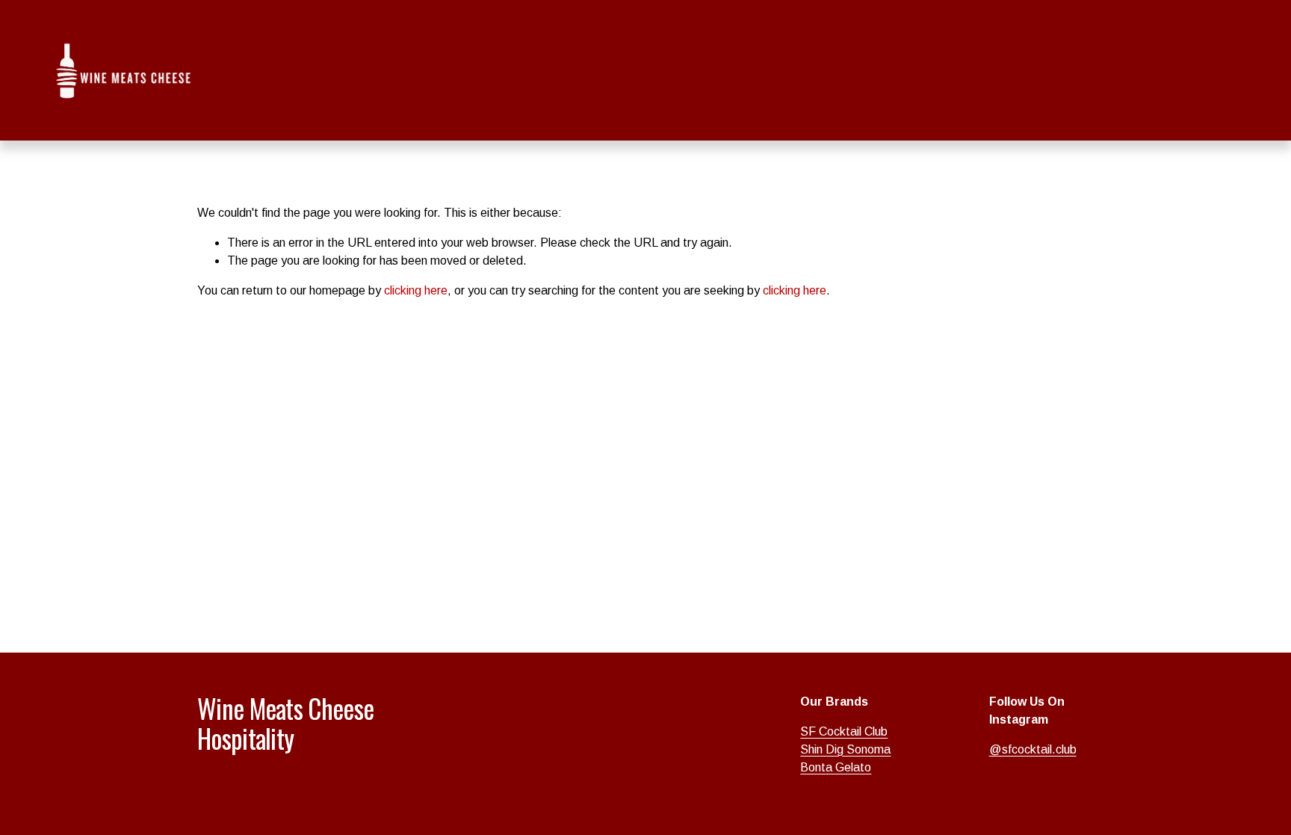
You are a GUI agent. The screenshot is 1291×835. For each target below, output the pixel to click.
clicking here (416, 290)
